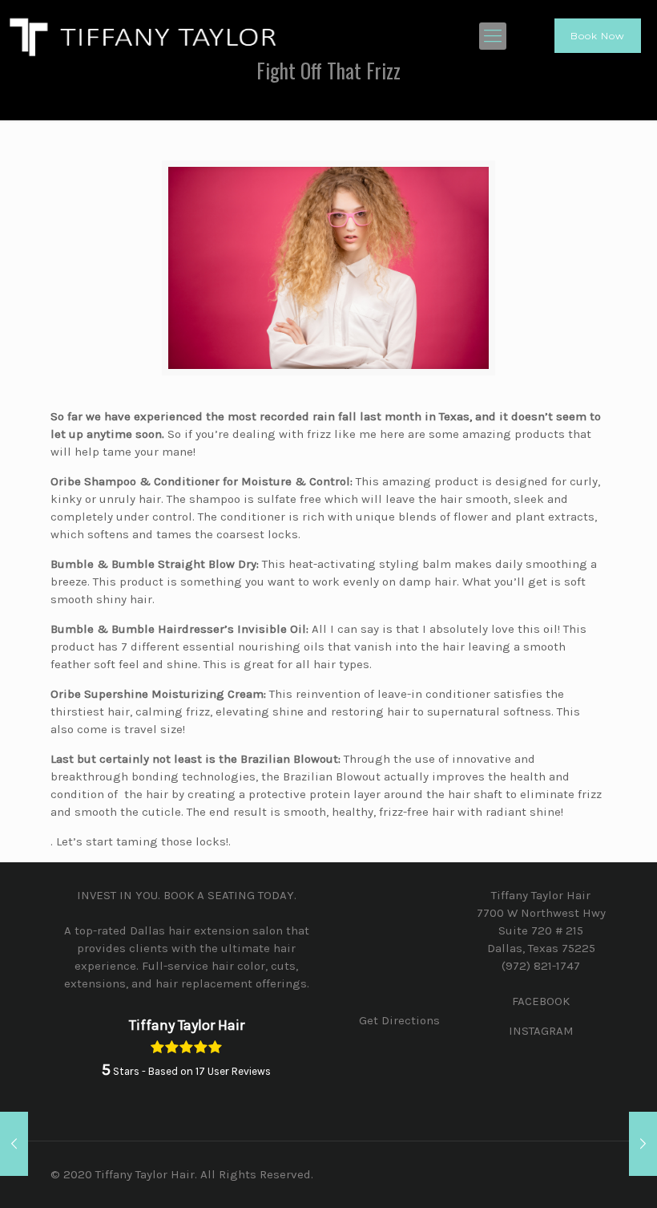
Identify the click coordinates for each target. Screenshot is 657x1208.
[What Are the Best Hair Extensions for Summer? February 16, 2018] (643, 1144)
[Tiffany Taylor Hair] (143, 36)
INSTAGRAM (541, 1031)
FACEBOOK (541, 1001)
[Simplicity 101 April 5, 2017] (14, 1144)
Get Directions (399, 1020)
